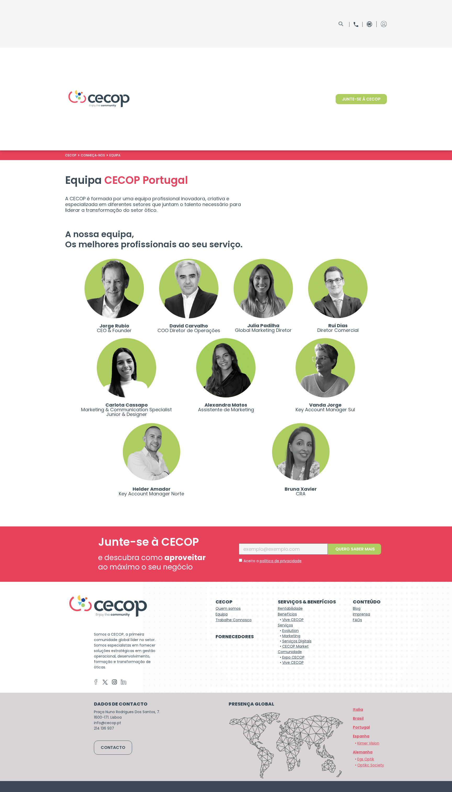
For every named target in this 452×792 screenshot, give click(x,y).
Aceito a (273, 561)
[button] (362, 752)
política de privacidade (281, 561)
